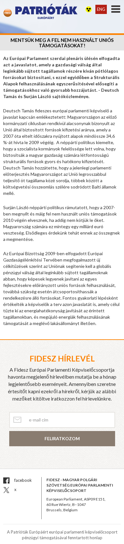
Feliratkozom (62, 438)
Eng (101, 9)
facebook (22, 480)
